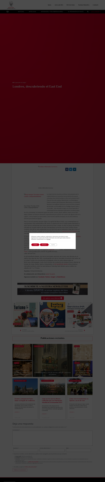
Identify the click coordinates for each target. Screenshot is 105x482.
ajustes (48, 239)
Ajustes (53, 244)
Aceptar (35, 244)
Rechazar (44, 244)
